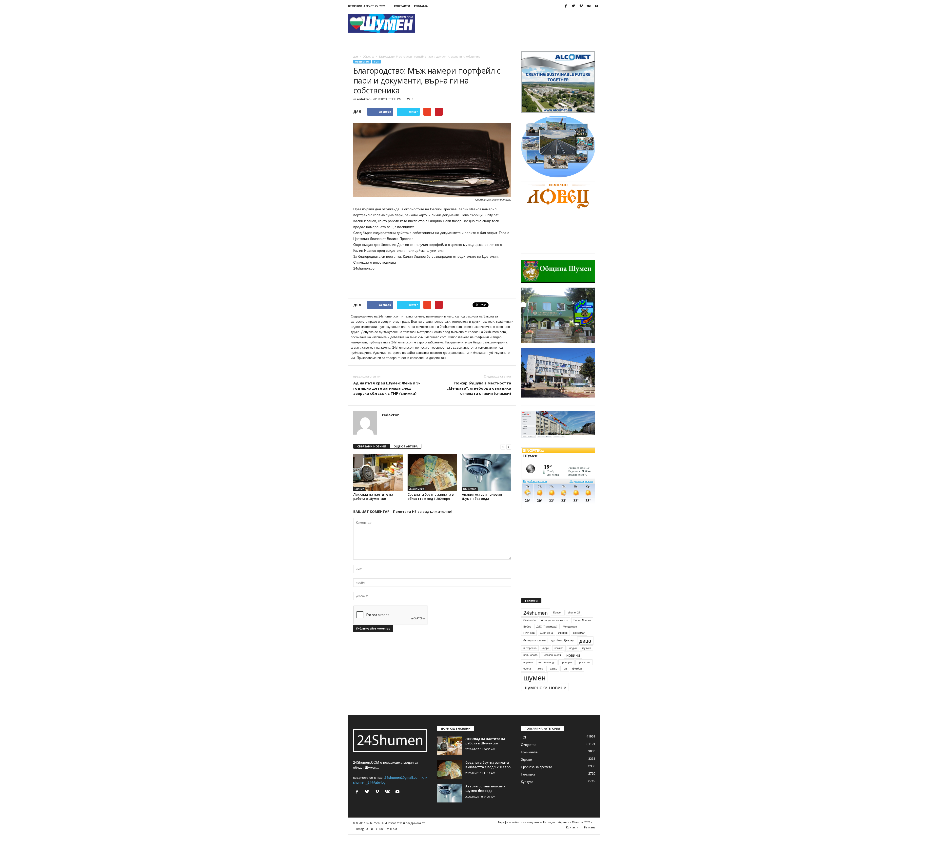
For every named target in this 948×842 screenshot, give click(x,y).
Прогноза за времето (536, 774)
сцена (527, 676)
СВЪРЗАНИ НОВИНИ (371, 446)
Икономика (416, 489)
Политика (528, 781)
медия (573, 655)
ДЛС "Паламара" (546, 634)
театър (553, 676)
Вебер (527, 634)
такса (539, 676)
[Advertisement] (510, 23)
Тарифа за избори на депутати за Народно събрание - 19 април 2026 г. (545, 829)
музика (586, 655)
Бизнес (359, 489)
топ (565, 676)
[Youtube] (596, 6)
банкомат (579, 640)
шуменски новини (545, 694)
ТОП (376, 61)
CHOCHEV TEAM (386, 836)
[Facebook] (566, 6)
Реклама (421, 6)
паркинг (528, 669)
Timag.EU (362, 836)
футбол (577, 676)
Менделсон (570, 634)
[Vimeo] (581, 6)
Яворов (563, 640)
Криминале (529, 759)
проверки (566, 669)
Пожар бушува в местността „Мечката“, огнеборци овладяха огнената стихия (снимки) (479, 388)
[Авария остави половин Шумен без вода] (486, 472)
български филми (534, 648)
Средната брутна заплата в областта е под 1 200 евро (431, 496)
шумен (534, 685)
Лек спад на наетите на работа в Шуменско (373, 496)
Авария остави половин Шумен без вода (482, 496)
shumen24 (574, 620)
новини (573, 662)
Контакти (402, 6)
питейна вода (546, 669)
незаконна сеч (552, 662)
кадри (545, 655)
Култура (527, 789)
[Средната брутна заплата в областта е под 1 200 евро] (432, 472)
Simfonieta (529, 627)
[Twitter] (573, 6)
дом (355, 56)
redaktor (363, 99)
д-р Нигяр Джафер (562, 648)
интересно (529, 655)
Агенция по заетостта (554, 627)
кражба (558, 655)
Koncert (557, 620)
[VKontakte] (589, 6)
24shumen (535, 620)
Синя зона (546, 640)
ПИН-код (528, 640)
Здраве (526, 766)
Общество (368, 56)
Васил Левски (582, 627)
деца (585, 648)
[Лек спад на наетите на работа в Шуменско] (378, 472)
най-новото (530, 662)
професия (584, 669)
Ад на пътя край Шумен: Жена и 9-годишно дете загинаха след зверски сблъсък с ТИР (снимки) (386, 388)
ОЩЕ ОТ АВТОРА (406, 446)
